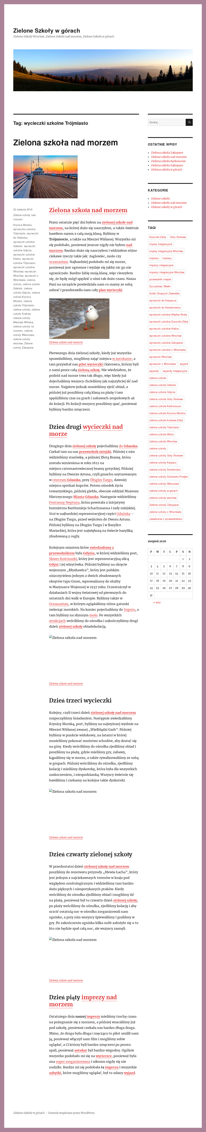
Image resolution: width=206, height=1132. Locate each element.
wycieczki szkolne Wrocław (165, 335)
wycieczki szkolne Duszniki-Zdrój (168, 321)
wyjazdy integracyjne (175, 371)
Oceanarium (58, 604)
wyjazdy (154, 371)
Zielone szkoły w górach (166, 207)
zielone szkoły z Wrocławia (165, 512)
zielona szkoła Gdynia (162, 392)
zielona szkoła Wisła (161, 434)
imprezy (93, 1016)
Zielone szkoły (160, 198)
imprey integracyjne (160, 244)
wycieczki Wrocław (160, 357)
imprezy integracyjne (161, 265)
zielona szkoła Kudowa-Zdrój (166, 420)
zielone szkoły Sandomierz (165, 469)
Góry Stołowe (178, 237)
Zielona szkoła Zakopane (167, 152)
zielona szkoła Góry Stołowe (166, 399)
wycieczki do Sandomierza (164, 307)
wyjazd (184, 364)
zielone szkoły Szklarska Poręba (168, 476)
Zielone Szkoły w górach (46, 30)
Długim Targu (101, 480)
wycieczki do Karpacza (162, 300)
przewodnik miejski (95, 452)
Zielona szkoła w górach (166, 169)
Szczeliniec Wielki (160, 286)
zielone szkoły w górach (163, 491)
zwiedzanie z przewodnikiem (165, 519)
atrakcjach (57, 621)
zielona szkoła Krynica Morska (26, 297)
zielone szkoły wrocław (162, 498)
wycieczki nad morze (86, 430)
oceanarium (58, 262)
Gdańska (130, 446)
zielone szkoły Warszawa (164, 483)
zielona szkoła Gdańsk (162, 385)
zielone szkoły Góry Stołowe (166, 455)
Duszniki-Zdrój (157, 237)
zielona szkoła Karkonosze (165, 406)
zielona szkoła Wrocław (163, 441)
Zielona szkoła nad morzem (65, 142)
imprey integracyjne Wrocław (166, 251)
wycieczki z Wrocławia (162, 364)
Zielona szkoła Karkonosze (168, 161)
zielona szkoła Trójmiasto (164, 427)
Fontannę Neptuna (64, 502)
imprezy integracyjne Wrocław (166, 272)
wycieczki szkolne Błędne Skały (168, 314)
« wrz (157, 602)
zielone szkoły (21, 309)
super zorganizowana (73, 1062)
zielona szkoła (157, 378)
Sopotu (129, 609)
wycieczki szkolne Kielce (164, 328)
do (121, 446)
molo (93, 615)
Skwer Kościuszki (63, 559)
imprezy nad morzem (83, 1001)
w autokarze (122, 359)
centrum (66, 480)
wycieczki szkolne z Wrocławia (167, 350)
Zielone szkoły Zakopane (164, 505)
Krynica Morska (22, 225)
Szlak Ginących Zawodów (164, 293)
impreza (111, 1067)
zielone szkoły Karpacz (163, 462)
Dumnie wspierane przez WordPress (71, 1113)
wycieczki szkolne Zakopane (166, 343)
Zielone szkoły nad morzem (169, 157)
